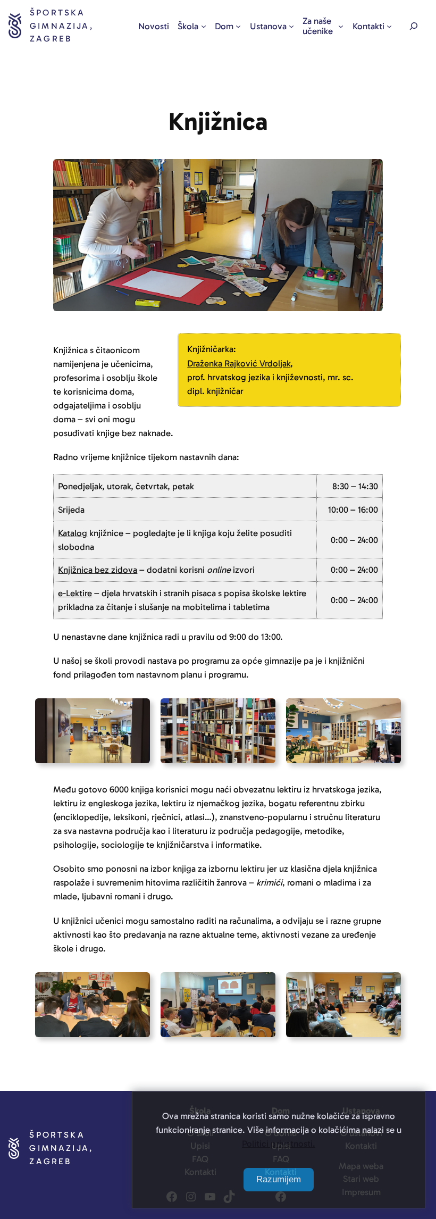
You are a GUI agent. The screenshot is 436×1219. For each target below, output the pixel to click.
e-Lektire (75, 593)
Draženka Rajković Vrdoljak (238, 363)
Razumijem (278, 1179)
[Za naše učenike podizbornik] (340, 26)
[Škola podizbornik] (203, 26)
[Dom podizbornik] (238, 26)
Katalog (72, 533)
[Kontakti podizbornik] (389, 26)
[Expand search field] (413, 25)
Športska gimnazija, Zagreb (62, 25)
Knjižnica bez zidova (97, 569)
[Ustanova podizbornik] (291, 26)
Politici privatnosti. (278, 1143)
